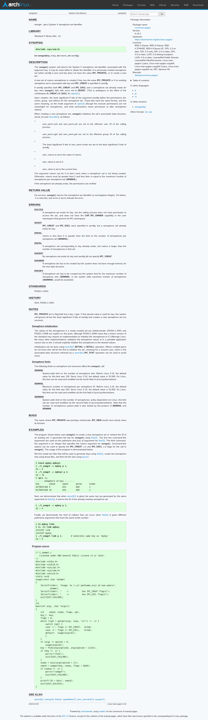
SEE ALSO (35, 694)
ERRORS (35, 204)
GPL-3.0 (65, 716)
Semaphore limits (41, 361)
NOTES (33, 309)
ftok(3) (94, 437)
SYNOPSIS (36, 42)
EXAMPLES (36, 429)
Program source (40, 546)
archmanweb (86, 711)
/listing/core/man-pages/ (146, 75)
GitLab (162, 5)
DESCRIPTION (38, 62)
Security (175, 5)
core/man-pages (143, 27)
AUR (186, 5)
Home (115, 5)
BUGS (33, 415)
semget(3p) (140, 107)
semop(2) (49, 699)
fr (135, 90)
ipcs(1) (85, 457)
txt (146, 112)
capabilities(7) (69, 699)
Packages (128, 5)
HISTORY (35, 297)
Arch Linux (16, 5)
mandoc (102, 711)
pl (135, 93)
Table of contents (141, 80)
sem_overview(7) (85, 699)
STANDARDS (37, 286)
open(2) (75, 93)
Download (198, 5)
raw (150, 112)
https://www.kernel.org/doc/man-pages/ (153, 39)
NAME (33, 19)
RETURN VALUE (39, 190)
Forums (142, 5)
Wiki (152, 5)
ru (136, 96)
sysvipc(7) (100, 699)
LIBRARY (35, 31)
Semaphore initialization (45, 326)
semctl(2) (53, 117)
